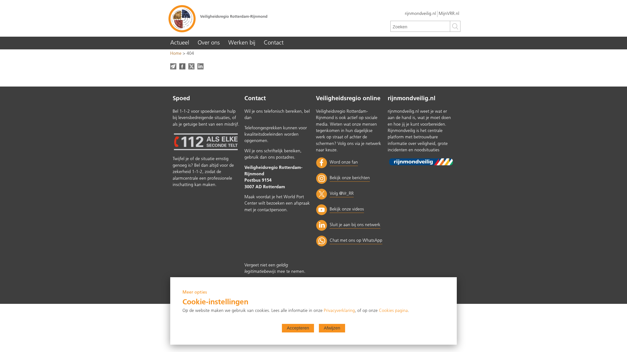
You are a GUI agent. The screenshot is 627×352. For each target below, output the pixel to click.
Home (175, 54)
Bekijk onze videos (347, 209)
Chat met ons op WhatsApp (356, 241)
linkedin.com (200, 66)
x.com (191, 66)
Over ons (209, 43)
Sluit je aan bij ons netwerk (355, 225)
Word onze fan (344, 162)
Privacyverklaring (339, 311)
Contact (274, 43)
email (173, 66)
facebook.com (182, 66)
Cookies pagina (393, 311)
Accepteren (298, 328)
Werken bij (241, 43)
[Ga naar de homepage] (240, 18)
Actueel (179, 43)
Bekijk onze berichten (350, 178)
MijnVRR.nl (449, 14)
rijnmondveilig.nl (420, 14)
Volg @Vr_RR (342, 194)
